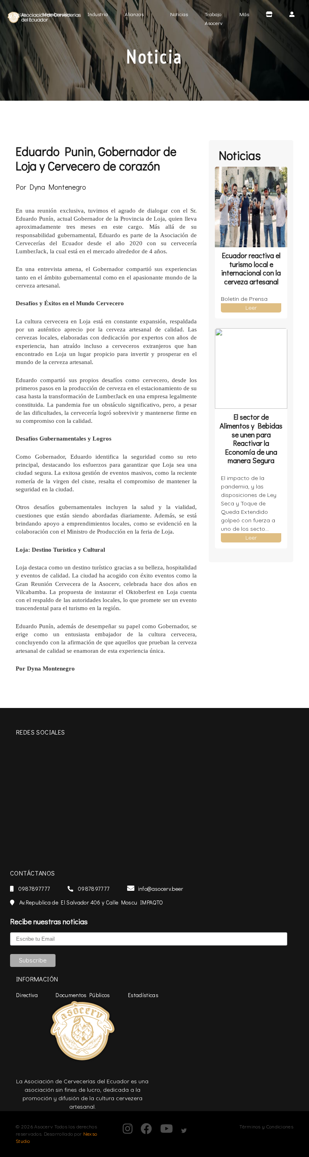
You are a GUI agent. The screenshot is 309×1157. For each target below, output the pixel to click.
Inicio (22, 13)
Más (244, 13)
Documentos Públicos (83, 995)
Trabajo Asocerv (213, 18)
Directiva (27, 995)
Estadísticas (143, 995)
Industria (97, 13)
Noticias (179, 13)
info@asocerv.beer (160, 888)
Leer (251, 307)
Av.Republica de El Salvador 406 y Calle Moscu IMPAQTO (90, 902)
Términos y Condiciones (266, 1127)
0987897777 (33, 888)
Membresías (56, 13)
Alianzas (134, 13)
